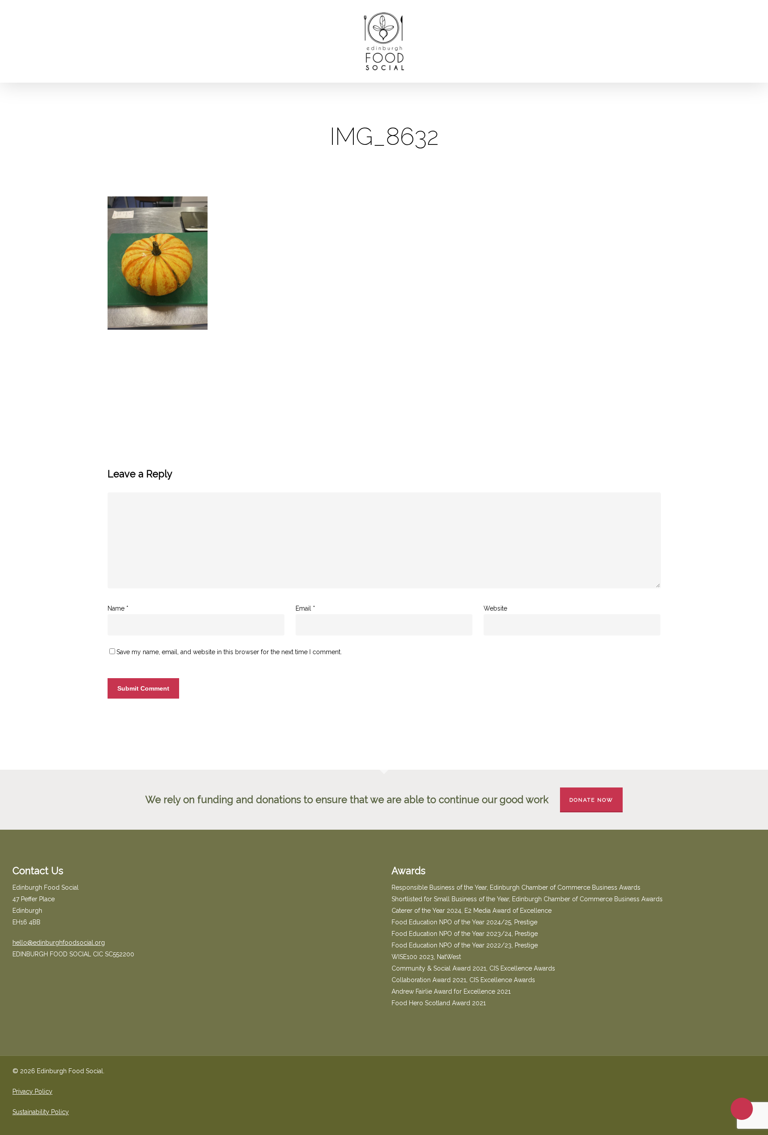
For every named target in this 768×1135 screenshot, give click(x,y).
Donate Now (591, 800)
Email (305, 608)
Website (495, 608)
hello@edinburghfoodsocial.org (58, 942)
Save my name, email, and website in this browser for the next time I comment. (229, 651)
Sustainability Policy (40, 1111)
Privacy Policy (32, 1091)
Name (118, 608)
